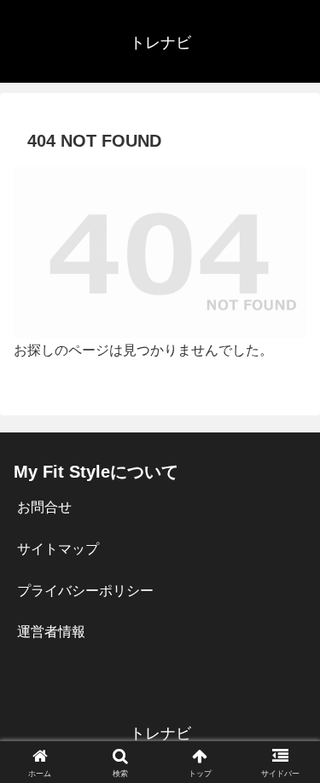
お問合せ (44, 507)
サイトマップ (58, 549)
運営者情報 (51, 631)
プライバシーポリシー (85, 590)
